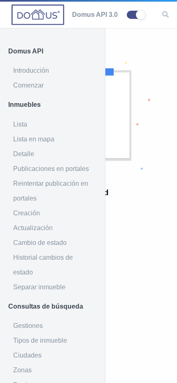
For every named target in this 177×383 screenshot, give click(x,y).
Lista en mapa (33, 139)
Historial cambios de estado (43, 265)
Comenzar (28, 85)
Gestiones (28, 325)
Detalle (23, 153)
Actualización (33, 227)
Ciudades (27, 355)
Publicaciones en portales (51, 168)
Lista (20, 124)
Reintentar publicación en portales (50, 191)
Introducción (31, 70)
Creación (26, 213)
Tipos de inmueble (40, 340)
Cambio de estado (40, 242)
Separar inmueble (39, 287)
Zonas (22, 370)
